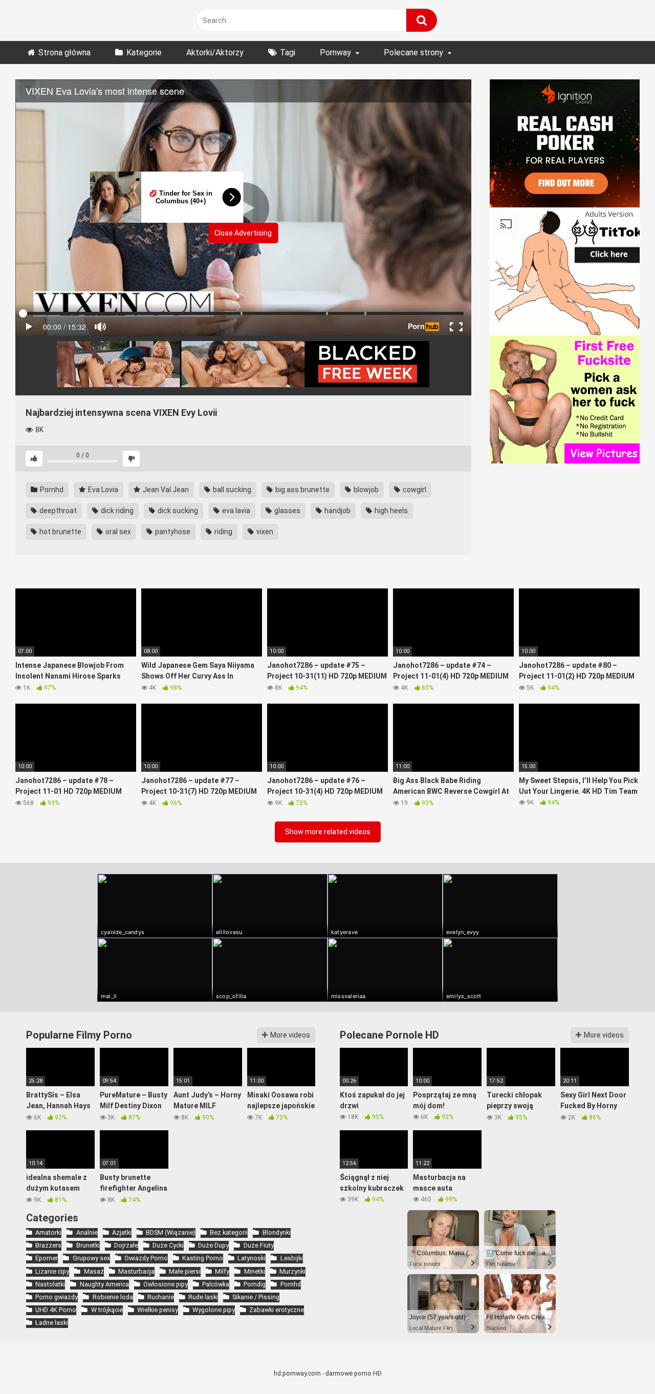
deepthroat (57, 510)
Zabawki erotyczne (276, 1310)
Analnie (86, 1232)
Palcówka (215, 1284)
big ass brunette (302, 489)
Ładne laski (51, 1322)
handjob (337, 510)
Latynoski (251, 1258)
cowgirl (413, 489)
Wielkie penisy (157, 1310)
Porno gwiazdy (56, 1297)
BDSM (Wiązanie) (170, 1232)
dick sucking (177, 510)
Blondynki (276, 1232)
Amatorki (48, 1232)
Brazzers (48, 1245)
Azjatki (122, 1232)
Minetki (254, 1271)
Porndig (255, 1284)
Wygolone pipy (213, 1310)
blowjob (365, 489)
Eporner (46, 1258)
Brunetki (87, 1245)
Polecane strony (413, 52)
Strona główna (64, 52)
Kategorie (144, 52)
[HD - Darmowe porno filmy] (106, 21)
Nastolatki (50, 1284)
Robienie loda (113, 1297)
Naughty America (104, 1284)
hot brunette (59, 531)
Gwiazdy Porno (146, 1258)
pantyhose (172, 531)
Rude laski (203, 1297)
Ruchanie (160, 1297)
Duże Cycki (168, 1245)
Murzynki (292, 1271)
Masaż (93, 1271)
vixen (264, 531)
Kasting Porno (202, 1258)
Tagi (287, 52)
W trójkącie (106, 1310)
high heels (390, 510)
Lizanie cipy (52, 1271)
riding (222, 531)
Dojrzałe (126, 1245)
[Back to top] (621, 1363)
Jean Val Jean (165, 489)
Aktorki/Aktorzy (215, 52)
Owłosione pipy (165, 1284)
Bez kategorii (229, 1232)
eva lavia (235, 510)
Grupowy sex (91, 1258)
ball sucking (231, 489)
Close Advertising (243, 233)
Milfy (222, 1271)
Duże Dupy (213, 1245)
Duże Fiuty (258, 1245)
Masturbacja (136, 1271)
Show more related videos (327, 832)
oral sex (117, 531)
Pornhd (50, 489)
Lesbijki (291, 1258)
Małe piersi (185, 1271)
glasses (286, 510)
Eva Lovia (102, 489)
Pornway (335, 52)
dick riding (116, 510)
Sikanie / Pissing (255, 1297)
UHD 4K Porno (55, 1310)
